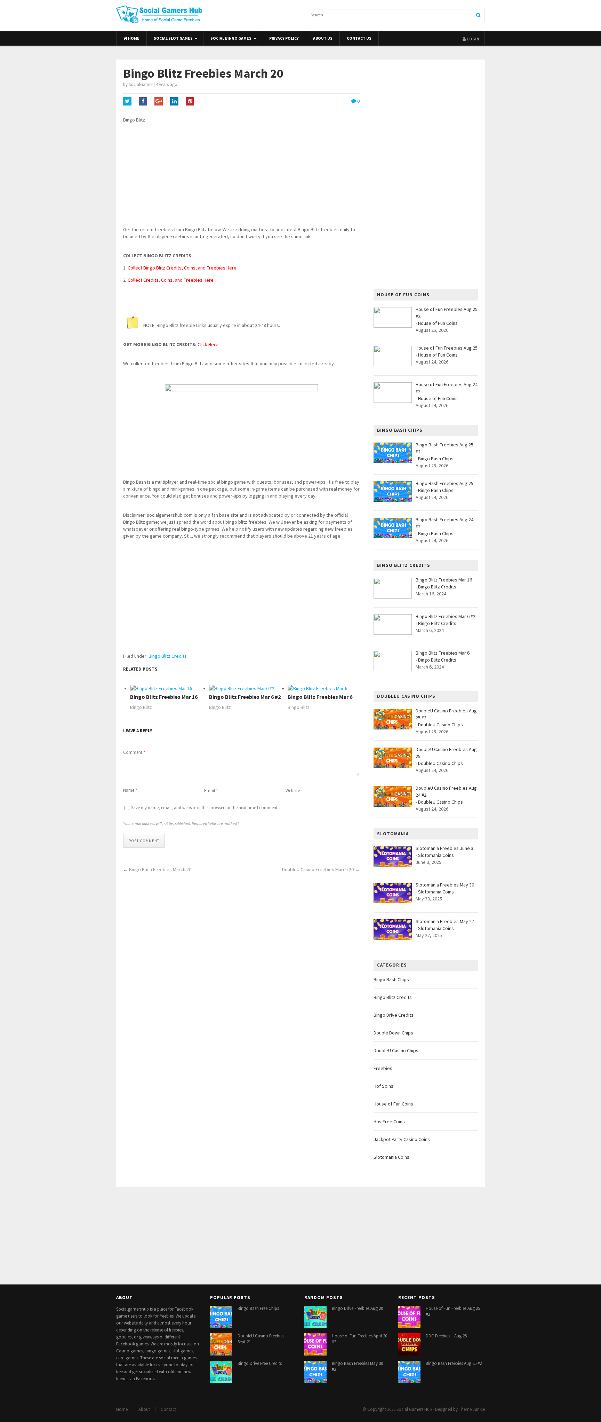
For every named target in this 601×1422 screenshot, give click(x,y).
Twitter (127, 101)
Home (133, 38)
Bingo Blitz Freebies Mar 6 (320, 697)
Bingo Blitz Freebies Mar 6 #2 (245, 697)
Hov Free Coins (389, 1121)
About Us (322, 38)
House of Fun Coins (438, 323)
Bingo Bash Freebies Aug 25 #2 (454, 1363)
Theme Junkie (472, 1409)
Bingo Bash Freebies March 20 (160, 869)
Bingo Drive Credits (394, 1015)
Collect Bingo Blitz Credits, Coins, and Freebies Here (182, 268)
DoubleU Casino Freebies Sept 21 (261, 1339)
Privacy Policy (284, 38)
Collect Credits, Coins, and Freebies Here (171, 280)
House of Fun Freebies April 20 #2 (359, 1339)
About (144, 1409)
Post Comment (144, 840)
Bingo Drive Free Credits (260, 1363)
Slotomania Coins (436, 855)
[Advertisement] (241, 177)
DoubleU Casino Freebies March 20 (318, 869)
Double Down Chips (393, 1033)
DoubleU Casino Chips (440, 724)
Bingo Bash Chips (436, 458)
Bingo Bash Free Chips (258, 1308)
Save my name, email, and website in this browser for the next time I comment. (205, 808)
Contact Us (359, 38)
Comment (134, 752)
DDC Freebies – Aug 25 (446, 1336)
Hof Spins (383, 1086)
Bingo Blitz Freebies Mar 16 (164, 697)
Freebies (383, 1068)
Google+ (158, 101)
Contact (168, 1409)
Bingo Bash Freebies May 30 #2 (357, 1366)
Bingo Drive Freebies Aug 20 (357, 1308)
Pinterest (190, 101)
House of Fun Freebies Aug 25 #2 (453, 1311)
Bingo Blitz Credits (168, 656)
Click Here (208, 344)
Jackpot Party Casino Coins (402, 1139)
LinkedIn (174, 101)
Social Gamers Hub (414, 1409)
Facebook (143, 101)
